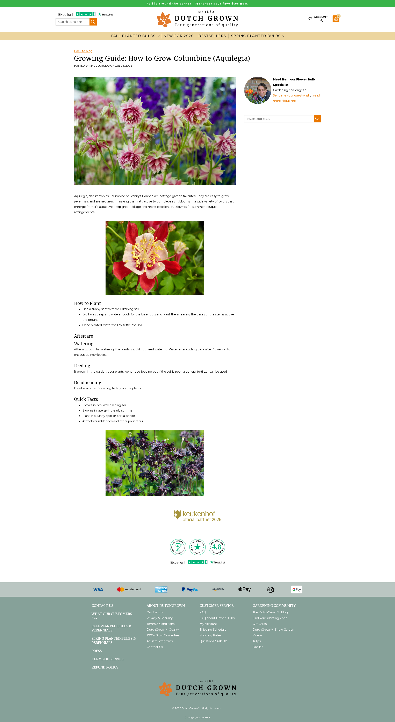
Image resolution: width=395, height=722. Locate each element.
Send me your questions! (291, 95)
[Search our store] (93, 22)
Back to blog (83, 51)
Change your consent (197, 717)
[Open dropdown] (158, 36)
